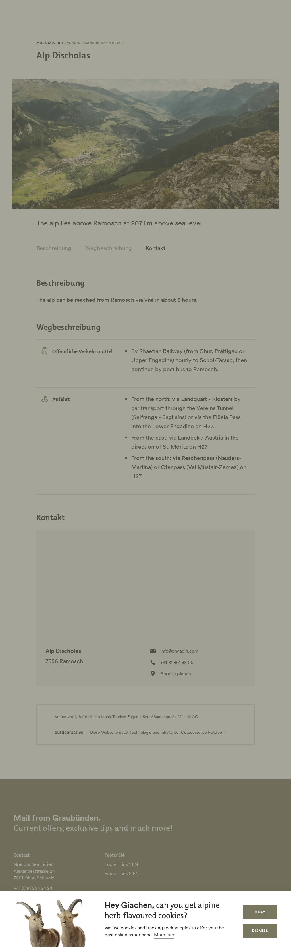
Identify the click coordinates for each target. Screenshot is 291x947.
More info (164, 934)
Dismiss (260, 931)
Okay (260, 912)
